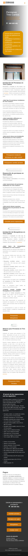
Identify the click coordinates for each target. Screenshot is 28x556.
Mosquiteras (14, 524)
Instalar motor (14, 530)
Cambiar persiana (14, 513)
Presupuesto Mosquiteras (14, 317)
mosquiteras (19, 242)
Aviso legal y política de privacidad (13, 550)
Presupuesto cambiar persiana (13, 162)
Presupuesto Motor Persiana (14, 382)
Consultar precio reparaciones (14, 221)
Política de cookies (13, 548)
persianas (6, 93)
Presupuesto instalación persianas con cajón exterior (13, 156)
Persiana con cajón (14, 519)
